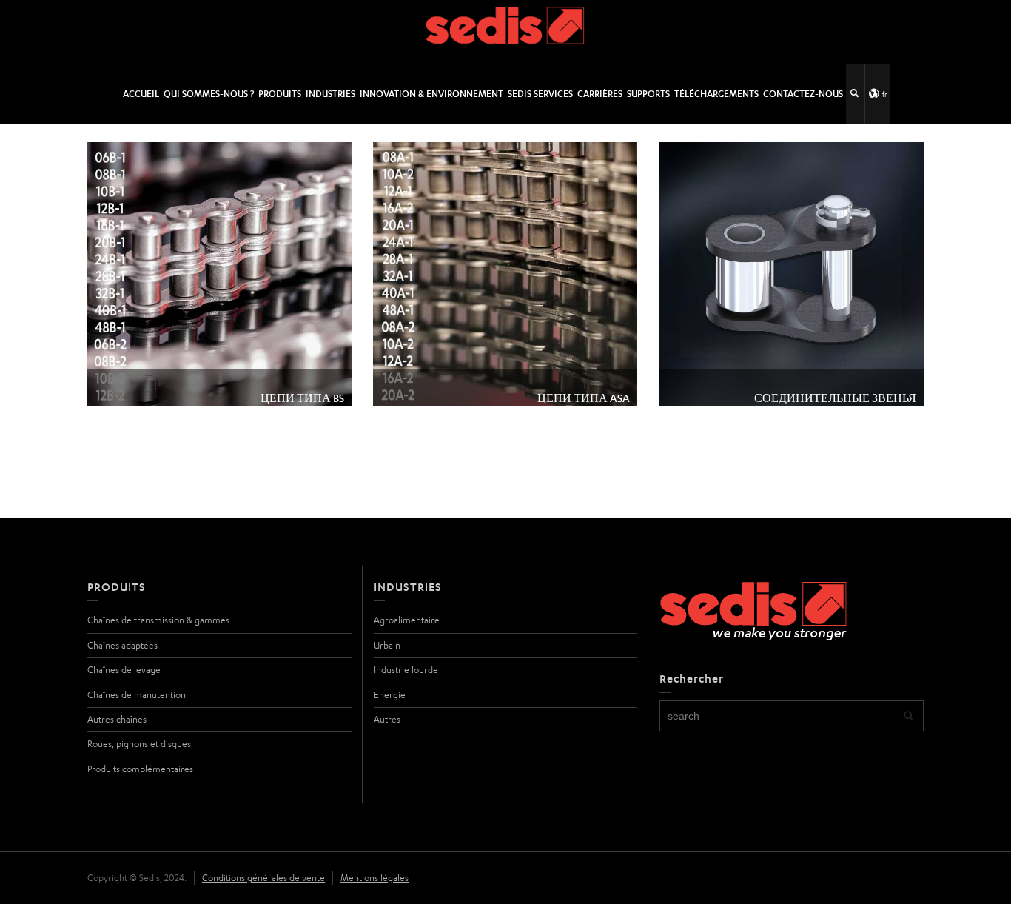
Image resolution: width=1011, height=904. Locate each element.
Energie (390, 694)
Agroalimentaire (407, 620)
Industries (330, 93)
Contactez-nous (803, 93)
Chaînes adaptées (122, 645)
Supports (648, 93)
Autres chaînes (117, 719)
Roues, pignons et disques (139, 743)
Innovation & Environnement (431, 93)
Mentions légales (374, 877)
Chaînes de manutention (136, 694)
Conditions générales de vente (263, 877)
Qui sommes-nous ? (209, 93)
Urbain (387, 645)
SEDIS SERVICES (540, 93)
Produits (279, 93)
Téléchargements (716, 93)
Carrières (599, 93)
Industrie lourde (406, 669)
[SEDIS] (505, 31)
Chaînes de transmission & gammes (158, 620)
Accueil (141, 93)
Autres (387, 719)
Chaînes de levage (124, 669)
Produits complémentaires (140, 768)
